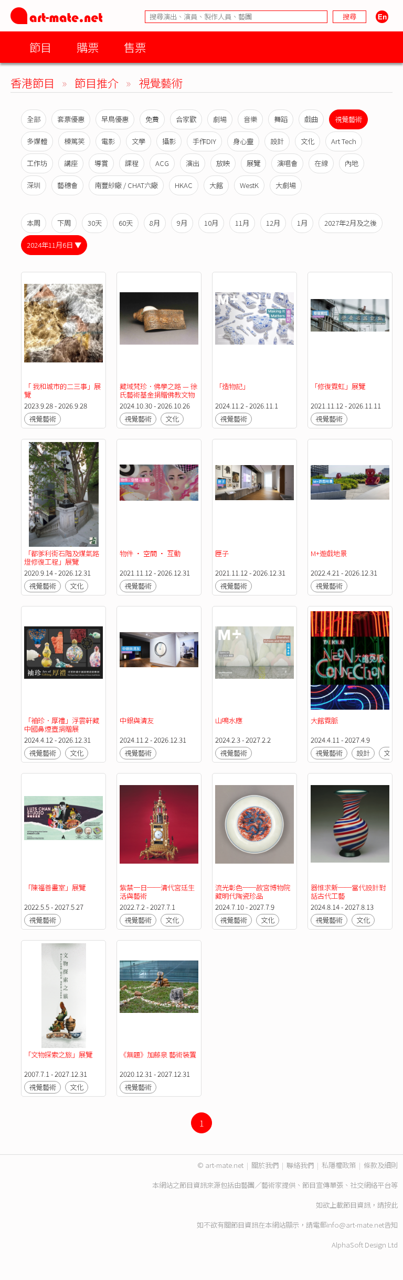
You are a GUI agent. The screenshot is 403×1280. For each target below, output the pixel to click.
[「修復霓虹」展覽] (350, 327)
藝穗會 (67, 185)
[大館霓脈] (350, 661)
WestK (249, 185)
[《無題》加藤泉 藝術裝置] (159, 995)
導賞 (101, 163)
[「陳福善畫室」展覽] (63, 828)
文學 (138, 141)
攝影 (169, 141)
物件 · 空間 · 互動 (150, 553)
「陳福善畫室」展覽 (55, 887)
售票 (135, 47)
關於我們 (265, 1165)
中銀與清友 (137, 720)
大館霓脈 (324, 720)
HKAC (184, 185)
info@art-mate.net (355, 1225)
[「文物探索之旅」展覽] (63, 995)
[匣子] (254, 494)
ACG (162, 163)
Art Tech (343, 141)
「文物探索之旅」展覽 (58, 1055)
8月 (155, 223)
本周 (33, 223)
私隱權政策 (339, 1165)
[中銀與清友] (159, 661)
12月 (273, 223)
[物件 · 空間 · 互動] (159, 494)
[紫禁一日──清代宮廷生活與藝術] (159, 828)
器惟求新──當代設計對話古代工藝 (348, 891)
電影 (108, 141)
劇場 (220, 119)
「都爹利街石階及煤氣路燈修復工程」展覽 (61, 557)
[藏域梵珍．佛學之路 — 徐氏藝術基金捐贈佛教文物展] (159, 327)
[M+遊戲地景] (350, 494)
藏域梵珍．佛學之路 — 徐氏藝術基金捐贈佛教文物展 (158, 394)
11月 (242, 223)
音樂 (250, 119)
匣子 (222, 553)
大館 (216, 185)
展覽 (253, 163)
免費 (152, 119)
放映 (223, 163)
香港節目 (32, 82)
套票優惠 (70, 119)
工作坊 (37, 163)
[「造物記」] (254, 327)
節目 (40, 47)
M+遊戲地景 (329, 553)
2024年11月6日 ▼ (54, 245)
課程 (132, 163)
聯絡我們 (300, 1165)
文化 (307, 141)
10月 (211, 223)
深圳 (33, 185)
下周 (64, 223)
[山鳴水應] (254, 661)
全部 (33, 119)
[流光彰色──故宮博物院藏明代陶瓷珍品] (254, 828)
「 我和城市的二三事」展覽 (62, 390)
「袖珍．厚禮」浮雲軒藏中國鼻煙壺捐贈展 (61, 724)
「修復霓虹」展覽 (338, 386)
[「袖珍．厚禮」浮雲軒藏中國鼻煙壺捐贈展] (63, 661)
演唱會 (287, 163)
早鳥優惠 (115, 119)
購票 (88, 47)
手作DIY (204, 141)
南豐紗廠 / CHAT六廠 (126, 185)
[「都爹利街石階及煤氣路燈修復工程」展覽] (63, 494)
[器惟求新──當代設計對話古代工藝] (350, 828)
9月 (182, 223)
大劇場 (285, 185)
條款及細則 (381, 1165)
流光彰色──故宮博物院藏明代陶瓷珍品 (252, 891)
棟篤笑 (74, 141)
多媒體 (37, 141)
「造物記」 (232, 386)
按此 (391, 1205)
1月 (302, 223)
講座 (71, 163)
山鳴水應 (228, 720)
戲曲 (311, 119)
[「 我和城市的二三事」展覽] (63, 327)
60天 (126, 223)
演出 (192, 163)
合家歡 (186, 119)
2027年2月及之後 (350, 223)
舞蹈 (281, 119)
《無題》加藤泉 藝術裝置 (158, 1055)
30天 (95, 223)
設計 (277, 141)
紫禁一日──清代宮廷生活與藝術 (157, 891)
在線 (321, 163)
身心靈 (243, 141)
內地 (351, 163)
